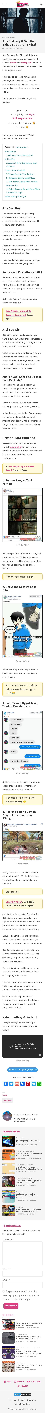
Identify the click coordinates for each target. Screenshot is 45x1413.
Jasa (19, 1321)
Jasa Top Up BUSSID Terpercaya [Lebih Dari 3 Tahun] (29, 1324)
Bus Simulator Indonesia (26, 1348)
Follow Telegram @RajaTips (24, 1070)
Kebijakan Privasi (22, 1404)
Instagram (26, 62)
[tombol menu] (4, 3)
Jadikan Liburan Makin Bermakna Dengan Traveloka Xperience (28, 1196)
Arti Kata (8, 1100)
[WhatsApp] (39, 1083)
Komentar (8, 1239)
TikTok (12, 37)
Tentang (12, 1399)
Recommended (8, 1315)
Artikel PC (21, 1138)
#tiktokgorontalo (22, 118)
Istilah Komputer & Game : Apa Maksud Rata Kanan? (29, 1141)
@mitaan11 (22, 110)
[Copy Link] (22, 1083)
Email (6, 1280)
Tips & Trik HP (22, 1334)
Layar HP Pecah (14, 901)
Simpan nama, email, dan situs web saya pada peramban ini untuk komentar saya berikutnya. (20, 1295)
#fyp (31, 114)
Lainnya (6, 37)
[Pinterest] (28, 1083)
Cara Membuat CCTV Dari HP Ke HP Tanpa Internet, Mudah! (29, 1338)
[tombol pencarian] (41, 3)
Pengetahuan (30, 1151)
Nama (6, 1268)
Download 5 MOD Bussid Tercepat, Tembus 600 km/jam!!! (29, 1353)
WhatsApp (21, 1363)
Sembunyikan (21, 147)
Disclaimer (32, 1399)
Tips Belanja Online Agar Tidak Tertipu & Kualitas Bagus (29, 1181)
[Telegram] (33, 1083)
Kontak (21, 1399)
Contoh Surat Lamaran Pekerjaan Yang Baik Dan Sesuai (29, 1168)
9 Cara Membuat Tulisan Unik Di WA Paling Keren (29, 1366)
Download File (22, 1165)
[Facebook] (5, 1083)
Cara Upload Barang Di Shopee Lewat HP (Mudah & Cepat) (28, 1210)
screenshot (15, 447)
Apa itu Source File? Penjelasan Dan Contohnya (29, 1154)
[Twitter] (11, 1083)
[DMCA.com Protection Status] (23, 1394)
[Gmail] (16, 1083)
